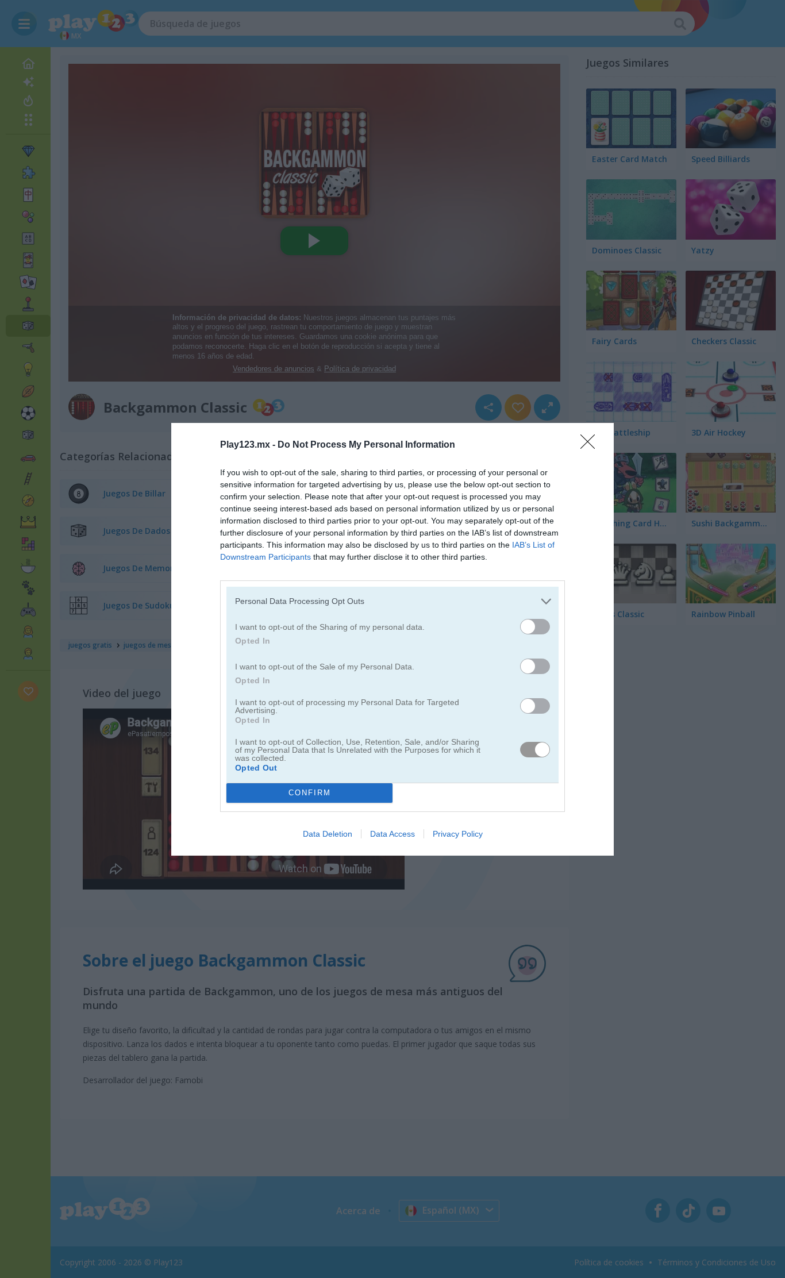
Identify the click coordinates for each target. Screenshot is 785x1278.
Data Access (392, 833)
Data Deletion (327, 833)
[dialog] (392, 639)
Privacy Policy (458, 833)
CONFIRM (309, 792)
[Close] (591, 445)
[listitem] (392, 601)
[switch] (535, 626)
